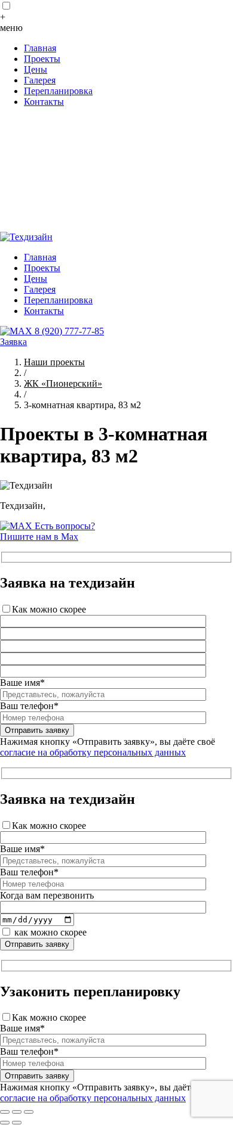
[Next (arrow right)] (17, 1122)
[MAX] (17, 331)
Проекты (42, 59)
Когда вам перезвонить (47, 895)
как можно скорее (50, 932)
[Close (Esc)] (5, 1112)
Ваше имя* (22, 683)
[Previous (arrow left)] (5, 1122)
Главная (40, 48)
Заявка (13, 342)
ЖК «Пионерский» (63, 383)
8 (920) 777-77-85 (69, 331)
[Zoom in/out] (28, 1112)
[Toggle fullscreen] (17, 1112)
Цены (35, 69)
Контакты (44, 102)
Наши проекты (54, 362)
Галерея (40, 80)
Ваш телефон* (29, 706)
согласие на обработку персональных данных (93, 752)
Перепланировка (58, 91)
